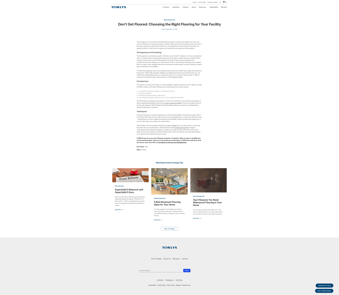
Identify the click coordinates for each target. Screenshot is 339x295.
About (194, 7)
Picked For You (186, 285)
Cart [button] (225, 2)
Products (166, 7)
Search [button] (195, 2)
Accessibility (152, 285)
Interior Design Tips (169, 20)
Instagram (169, 280)
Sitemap (178, 285)
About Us (167, 259)
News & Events (119, 186)
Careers (185, 259)
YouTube (179, 280)
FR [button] (220, 2)
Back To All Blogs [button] (169, 228)
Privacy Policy (161, 285)
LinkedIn (143, 150)
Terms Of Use (171, 285)
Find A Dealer (202, 2)
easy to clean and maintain (174, 103)
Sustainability (213, 7)
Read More (118, 209)
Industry (185, 7)
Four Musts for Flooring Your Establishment (172, 142)
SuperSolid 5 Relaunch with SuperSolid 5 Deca (129, 191)
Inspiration (175, 7)
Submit (187, 270)
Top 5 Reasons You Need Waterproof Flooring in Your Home (207, 202)
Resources (202, 7)
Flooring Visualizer (213, 2)
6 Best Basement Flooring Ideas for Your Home (167, 203)
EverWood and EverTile (181, 127)
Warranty (224, 7)
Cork (168, 125)
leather (174, 125)
